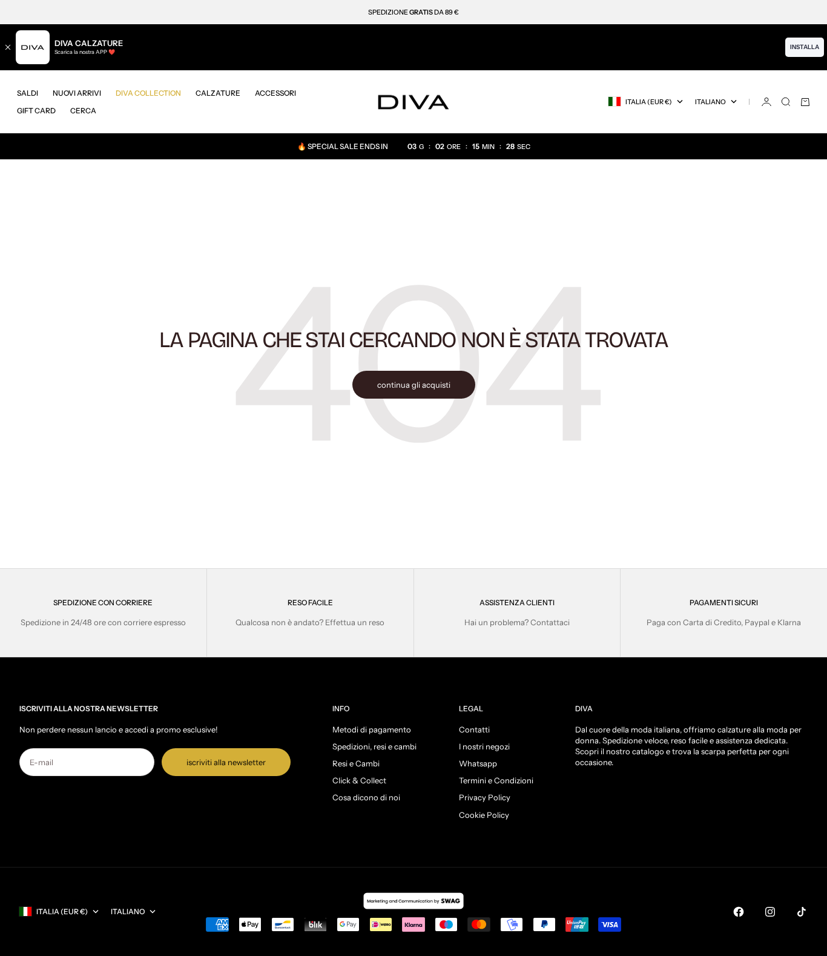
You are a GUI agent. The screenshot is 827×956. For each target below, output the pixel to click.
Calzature (218, 93)
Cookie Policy (484, 815)
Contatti (474, 729)
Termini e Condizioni (496, 780)
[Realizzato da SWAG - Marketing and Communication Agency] (413, 901)
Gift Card (36, 110)
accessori (275, 93)
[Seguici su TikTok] (802, 912)
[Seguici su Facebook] (739, 912)
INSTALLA (804, 47)
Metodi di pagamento (371, 729)
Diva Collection (148, 93)
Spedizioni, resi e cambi (374, 746)
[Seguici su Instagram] (770, 912)
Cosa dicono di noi (366, 797)
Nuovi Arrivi (77, 93)
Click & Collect (359, 780)
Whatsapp (478, 763)
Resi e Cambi (356, 763)
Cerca (83, 110)
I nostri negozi (484, 746)
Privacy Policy (484, 797)
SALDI (27, 93)
